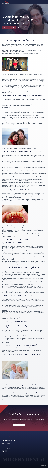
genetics (35, 86)
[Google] (6, 451)
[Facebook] (3, 451)
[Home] (5, 2)
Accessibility (29, 465)
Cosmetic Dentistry (41, 438)
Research (4, 156)
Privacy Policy (18, 465)
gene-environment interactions (28, 100)
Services (39, 436)
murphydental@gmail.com (6, 448)
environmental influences (28, 339)
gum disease (27, 271)
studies (17, 170)
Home (3, 9)
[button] (44, 2)
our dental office (35, 247)
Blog (8, 9)
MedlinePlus (4, 309)
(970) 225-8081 (5, 446)
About (29, 438)
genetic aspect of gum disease (14, 281)
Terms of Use (24, 465)
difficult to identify (30, 118)
